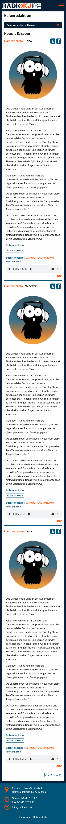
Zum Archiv (51, 774)
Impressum (25, 816)
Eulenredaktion (15, 250)
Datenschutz (40, 816)
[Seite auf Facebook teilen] (58, 41)
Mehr (58, 275)
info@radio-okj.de (22, 807)
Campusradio (13, 41)
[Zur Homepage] (21, 5)
